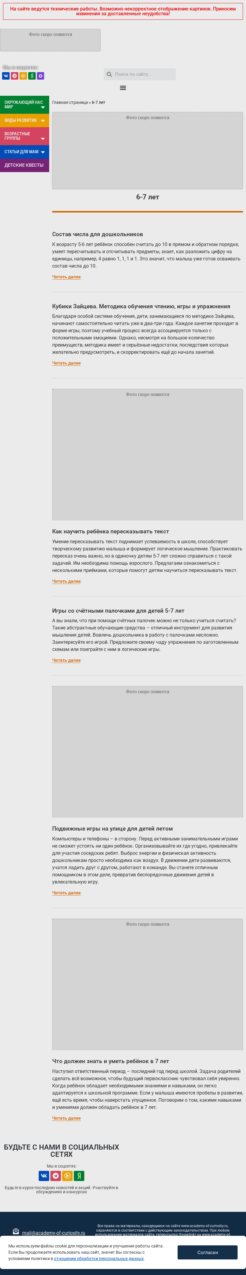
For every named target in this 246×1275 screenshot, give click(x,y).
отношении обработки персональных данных (99, 1258)
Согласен (207, 1252)
